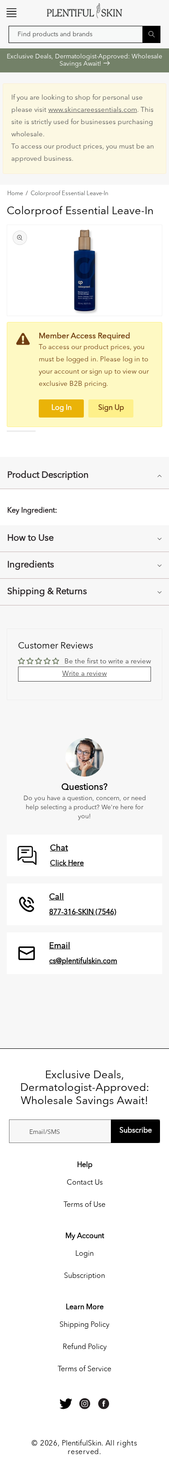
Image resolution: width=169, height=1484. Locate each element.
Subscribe (135, 1130)
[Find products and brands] (151, 34)
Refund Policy (85, 1347)
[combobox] (84, 34)
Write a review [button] (84, 674)
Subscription (84, 1276)
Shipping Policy (84, 1325)
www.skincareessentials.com (92, 110)
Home (15, 194)
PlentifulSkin (81, 1443)
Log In (61, 408)
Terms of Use (84, 1205)
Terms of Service (84, 1369)
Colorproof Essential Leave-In (70, 194)
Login (84, 1254)
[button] (11, 13)
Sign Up (111, 408)
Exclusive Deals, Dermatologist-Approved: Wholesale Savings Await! (84, 60)
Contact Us (85, 1182)
